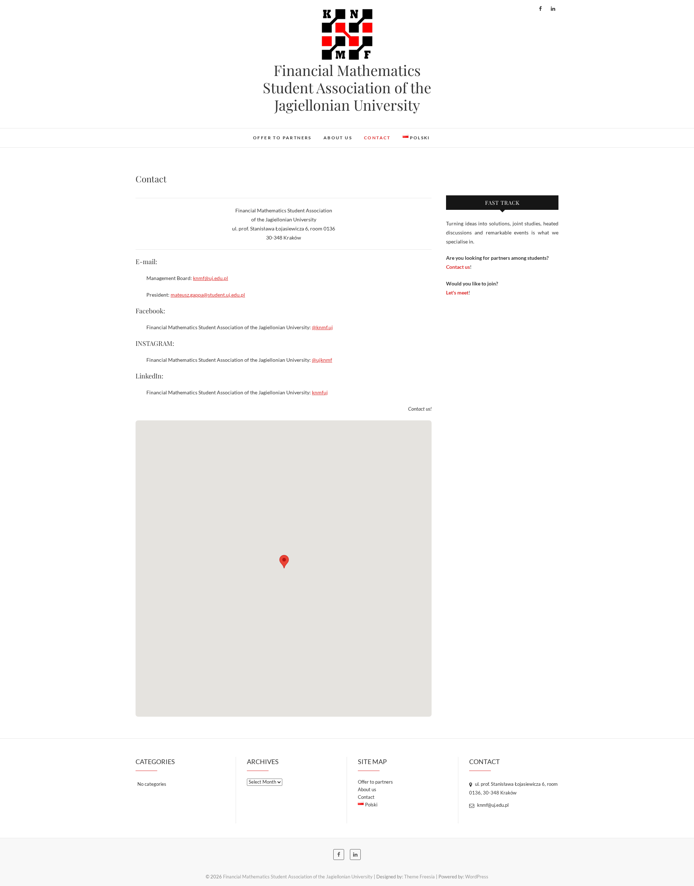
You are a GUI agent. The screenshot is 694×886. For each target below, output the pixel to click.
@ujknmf (322, 360)
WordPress (476, 876)
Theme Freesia (419, 876)
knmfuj (320, 392)
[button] (284, 561)
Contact (377, 137)
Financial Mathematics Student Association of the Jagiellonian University (347, 88)
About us (338, 137)
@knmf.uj (322, 327)
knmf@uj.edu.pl (210, 278)
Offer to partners (282, 137)
